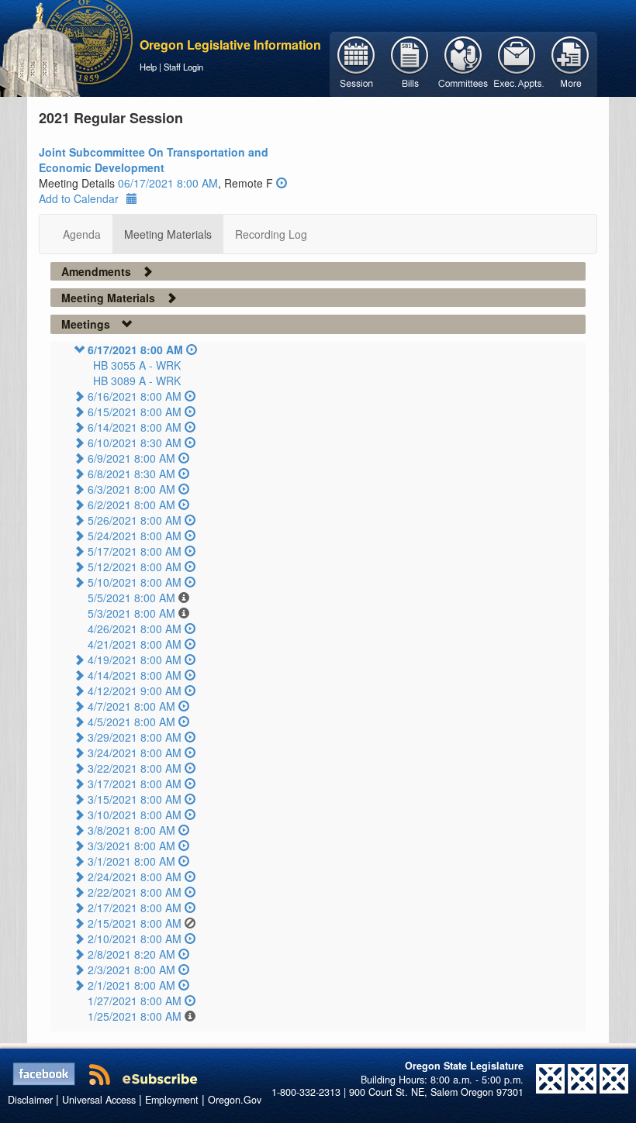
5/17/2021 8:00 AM (134, 551)
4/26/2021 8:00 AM (134, 628)
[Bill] (410, 62)
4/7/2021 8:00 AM (131, 706)
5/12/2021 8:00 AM (134, 566)
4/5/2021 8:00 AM (131, 721)
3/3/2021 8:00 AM (131, 845)
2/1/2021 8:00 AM (131, 985)
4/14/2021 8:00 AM (134, 675)
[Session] (356, 62)
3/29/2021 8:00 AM (134, 737)
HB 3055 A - (137, 365)
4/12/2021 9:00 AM (134, 690)
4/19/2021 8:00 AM (134, 659)
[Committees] (463, 62)
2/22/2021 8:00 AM (134, 892)
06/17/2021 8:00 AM (168, 183)
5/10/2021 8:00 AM (134, 582)
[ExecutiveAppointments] (517, 62)
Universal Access (99, 1100)
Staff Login (183, 66)
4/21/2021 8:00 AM (134, 644)
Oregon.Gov (234, 1100)
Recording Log (271, 234)
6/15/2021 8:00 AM (134, 411)
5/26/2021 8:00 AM (134, 520)
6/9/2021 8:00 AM (131, 458)
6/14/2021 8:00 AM (134, 427)
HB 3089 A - (137, 380)
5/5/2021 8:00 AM (131, 597)
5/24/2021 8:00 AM (134, 535)
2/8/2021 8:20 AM (131, 954)
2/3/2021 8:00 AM (131, 969)
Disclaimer (30, 1100)
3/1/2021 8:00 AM (131, 861)
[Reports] (570, 62)
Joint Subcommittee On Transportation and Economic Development (153, 159)
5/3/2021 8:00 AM (131, 613)
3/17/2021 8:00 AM (134, 783)
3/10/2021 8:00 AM (134, 814)
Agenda (82, 234)
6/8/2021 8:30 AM (131, 473)
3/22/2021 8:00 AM (134, 768)
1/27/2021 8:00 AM (134, 1000)
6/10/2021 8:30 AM (134, 442)
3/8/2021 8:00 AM (131, 830)
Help (148, 66)
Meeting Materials (168, 234)
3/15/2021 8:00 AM (134, 799)
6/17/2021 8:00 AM (135, 349)
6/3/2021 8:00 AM (131, 489)
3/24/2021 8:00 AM (134, 752)
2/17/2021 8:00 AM (134, 907)
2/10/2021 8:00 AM (134, 938)
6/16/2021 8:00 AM (134, 396)
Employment (172, 1100)
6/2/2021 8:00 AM (131, 504)
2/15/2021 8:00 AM (134, 923)
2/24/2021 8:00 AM (134, 876)
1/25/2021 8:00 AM (134, 1016)
